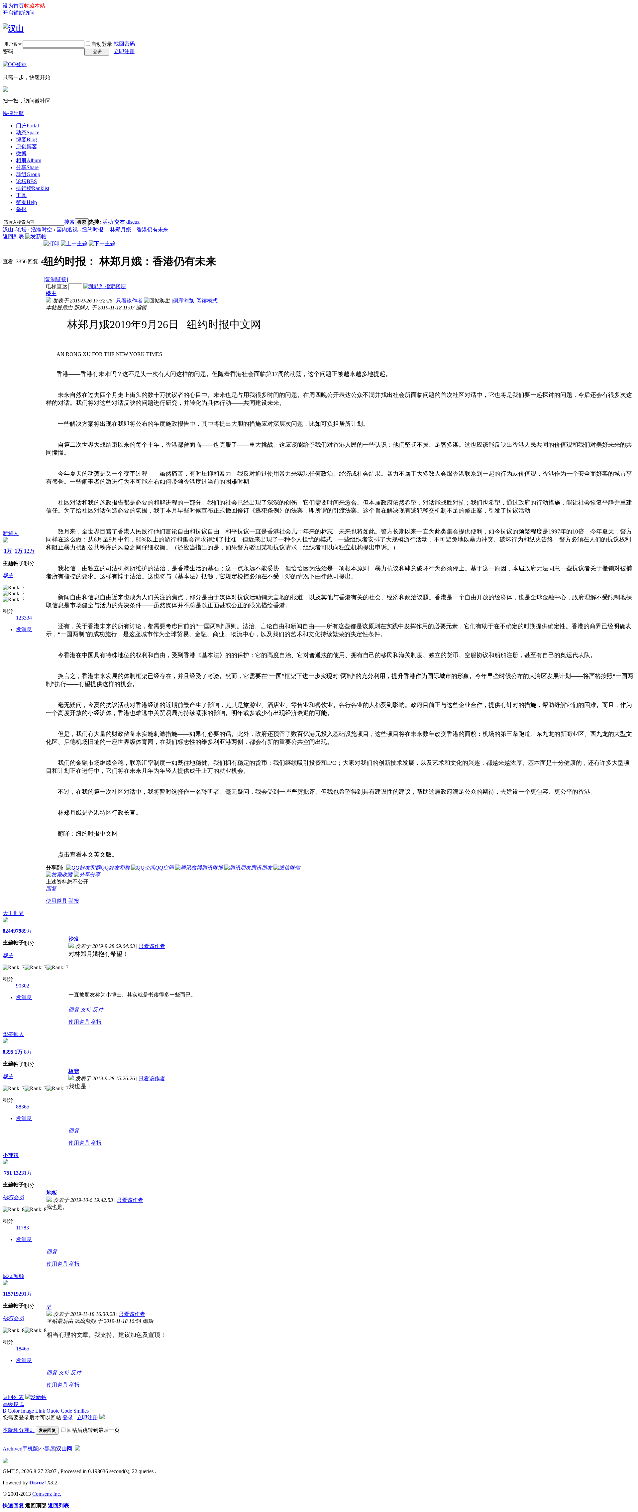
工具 (21, 195)
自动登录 (101, 44)
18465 (22, 1348)
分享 (27, 167)
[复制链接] (56, 279)
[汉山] (13, 28)
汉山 (8, 229)
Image (27, 1411)
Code (66, 1411)
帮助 (26, 202)
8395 (8, 1052)
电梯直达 (56, 286)
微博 (21, 153)
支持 (86, 1009)
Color (14, 1411)
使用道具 (56, 901)
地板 (52, 1193)
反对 (97, 1009)
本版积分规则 (19, 1430)
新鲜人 (11, 533)
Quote (53, 1411)
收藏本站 (34, 6)
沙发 (73, 939)
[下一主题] (102, 243)
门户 (27, 125)
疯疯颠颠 (13, 1276)
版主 (8, 575)
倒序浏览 (183, 300)
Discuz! (37, 1482)
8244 (8, 931)
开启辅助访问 (19, 13)
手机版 (30, 1449)
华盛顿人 (13, 1034)
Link (40, 1411)
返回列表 (13, 236)
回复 (51, 888)
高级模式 (13, 1404)
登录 (67, 1417)
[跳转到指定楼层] (104, 286)
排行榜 (32, 188)
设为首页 (13, 6)
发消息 (24, 629)
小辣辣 (11, 1155)
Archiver (12, 1449)
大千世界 (13, 913)
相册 (28, 160)
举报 (21, 209)
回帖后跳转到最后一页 (93, 1430)
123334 (24, 618)
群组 (28, 174)
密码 (8, 51)
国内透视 (67, 229)
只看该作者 (129, 300)
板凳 (73, 1071)
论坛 (26, 181)
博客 (26, 139)
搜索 (69, 222)
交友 (119, 222)
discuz (133, 222)
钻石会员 (13, 1197)
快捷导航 (13, 113)
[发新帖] (36, 236)
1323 (18, 1173)
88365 (22, 1106)
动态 (27, 132)
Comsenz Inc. (46, 1494)
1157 (8, 1294)
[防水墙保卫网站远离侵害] (77, 1449)
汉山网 (64, 1449)
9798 (18, 931)
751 (8, 1173)
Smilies (81, 1411)
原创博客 (26, 146)
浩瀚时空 (41, 229)
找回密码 (124, 44)
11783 (22, 1227)
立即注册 (124, 51)
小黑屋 (47, 1449)
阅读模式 (207, 300)
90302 (22, 986)
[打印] (51, 243)
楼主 (51, 293)
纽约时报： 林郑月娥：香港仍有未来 (125, 229)
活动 (107, 222)
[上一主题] (74, 243)
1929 (18, 1294)
